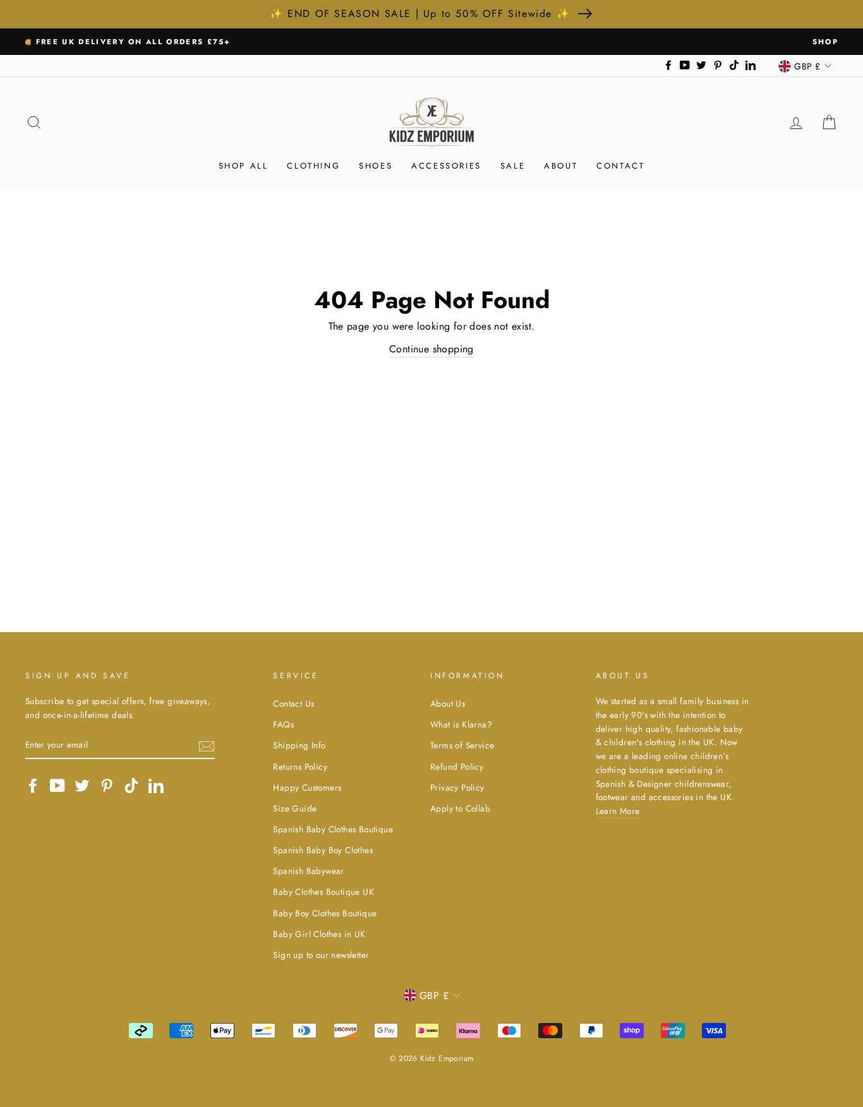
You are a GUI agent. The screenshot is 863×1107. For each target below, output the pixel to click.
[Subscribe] (206, 745)
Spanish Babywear (308, 871)
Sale (512, 166)
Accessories (446, 166)
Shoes (375, 166)
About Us (447, 703)
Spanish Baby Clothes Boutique (333, 829)
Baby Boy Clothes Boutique (325, 913)
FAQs (283, 724)
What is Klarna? (461, 724)
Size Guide (295, 808)
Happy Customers (307, 787)
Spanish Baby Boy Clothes (323, 850)
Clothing (313, 166)
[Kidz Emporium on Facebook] (32, 785)
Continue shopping (431, 349)
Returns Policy (300, 766)
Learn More (618, 811)
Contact (620, 166)
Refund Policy (456, 766)
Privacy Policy (457, 787)
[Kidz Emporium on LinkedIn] (156, 785)
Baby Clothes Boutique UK (323, 891)
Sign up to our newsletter (321, 954)
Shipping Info (299, 745)
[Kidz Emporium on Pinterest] (106, 785)
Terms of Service (462, 745)
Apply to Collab (460, 808)
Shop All (244, 166)
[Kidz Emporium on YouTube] (57, 785)
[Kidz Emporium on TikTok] (131, 785)
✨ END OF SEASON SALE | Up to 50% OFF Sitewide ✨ (420, 13)
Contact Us (293, 703)
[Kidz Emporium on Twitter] (82, 785)
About (560, 166)
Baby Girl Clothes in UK (319, 934)
